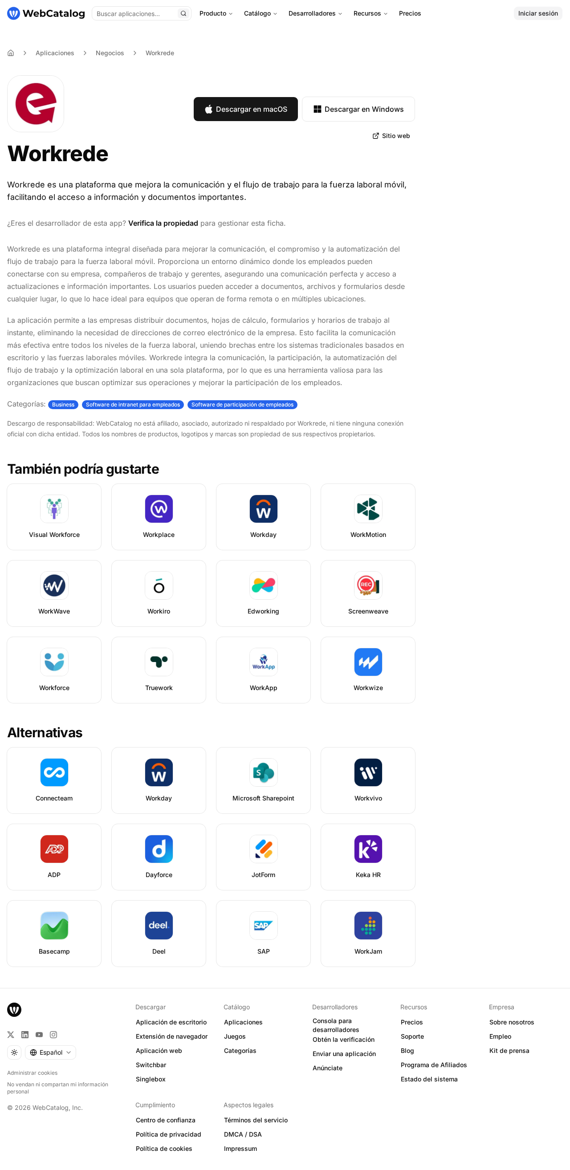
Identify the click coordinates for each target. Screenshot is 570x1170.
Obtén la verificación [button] (344, 1039)
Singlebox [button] (151, 1079)
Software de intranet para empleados (133, 404)
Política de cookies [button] (164, 1148)
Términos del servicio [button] (256, 1120)
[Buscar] (183, 13)
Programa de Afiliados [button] (434, 1064)
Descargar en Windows (364, 109)
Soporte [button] (412, 1036)
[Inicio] (46, 13)
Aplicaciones (55, 53)
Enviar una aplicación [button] (344, 1053)
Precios (410, 13)
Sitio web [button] (396, 135)
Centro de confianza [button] (165, 1120)
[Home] (10, 53)
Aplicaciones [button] (243, 1022)
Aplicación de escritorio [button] (171, 1022)
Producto (213, 13)
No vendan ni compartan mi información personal (57, 1088)
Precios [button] (412, 1022)
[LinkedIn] (24, 1034)
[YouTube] (39, 1034)
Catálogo (257, 13)
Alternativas (44, 732)
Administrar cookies (32, 1072)
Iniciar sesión (538, 13)
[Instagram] (53, 1034)
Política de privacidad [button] (168, 1134)
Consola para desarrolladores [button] (336, 1025)
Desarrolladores (312, 13)
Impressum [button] (240, 1148)
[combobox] (50, 1052)
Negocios (110, 53)
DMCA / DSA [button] (243, 1134)
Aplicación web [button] (159, 1050)
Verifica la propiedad (163, 223)
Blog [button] (407, 1050)
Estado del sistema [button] (429, 1079)
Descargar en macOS (251, 109)
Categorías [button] (240, 1050)
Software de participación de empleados (242, 404)
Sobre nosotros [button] (511, 1022)
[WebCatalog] (14, 1010)
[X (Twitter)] (10, 1034)
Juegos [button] (235, 1036)
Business (63, 404)
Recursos (367, 13)
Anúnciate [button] (327, 1068)
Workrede (160, 53)
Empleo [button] (500, 1036)
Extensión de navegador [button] (172, 1036)
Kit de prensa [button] (509, 1050)
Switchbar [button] (151, 1064)
